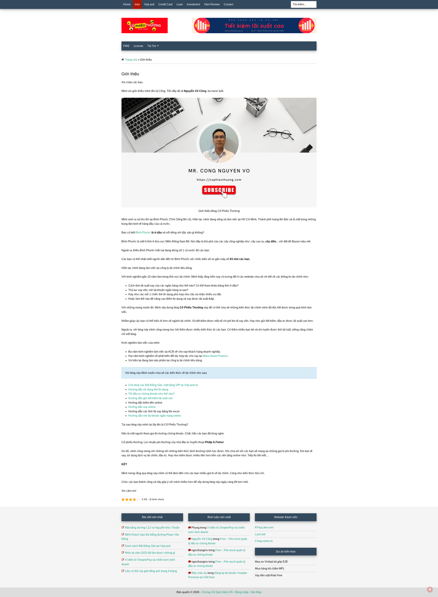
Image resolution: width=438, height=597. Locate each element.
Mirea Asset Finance (215, 355)
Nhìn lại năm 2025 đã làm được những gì (150, 552)
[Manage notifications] (430, 589)
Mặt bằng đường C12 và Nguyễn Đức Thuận (152, 527)
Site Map (256, 592)
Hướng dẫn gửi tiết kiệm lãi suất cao (150, 398)
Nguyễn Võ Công (201, 538)
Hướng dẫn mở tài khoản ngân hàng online (154, 415)
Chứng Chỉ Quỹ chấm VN (217, 592)
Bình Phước (143, 232)
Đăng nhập (241, 592)
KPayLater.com (264, 527)
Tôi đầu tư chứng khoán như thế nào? (151, 393)
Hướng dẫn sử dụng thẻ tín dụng (148, 389)
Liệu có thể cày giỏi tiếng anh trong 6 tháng (151, 571)
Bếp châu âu (199, 572)
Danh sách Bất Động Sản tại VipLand (147, 545)
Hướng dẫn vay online (142, 406)
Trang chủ (131, 59)
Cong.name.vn (264, 540)
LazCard (260, 534)
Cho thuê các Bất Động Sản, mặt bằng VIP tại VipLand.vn (163, 385)
